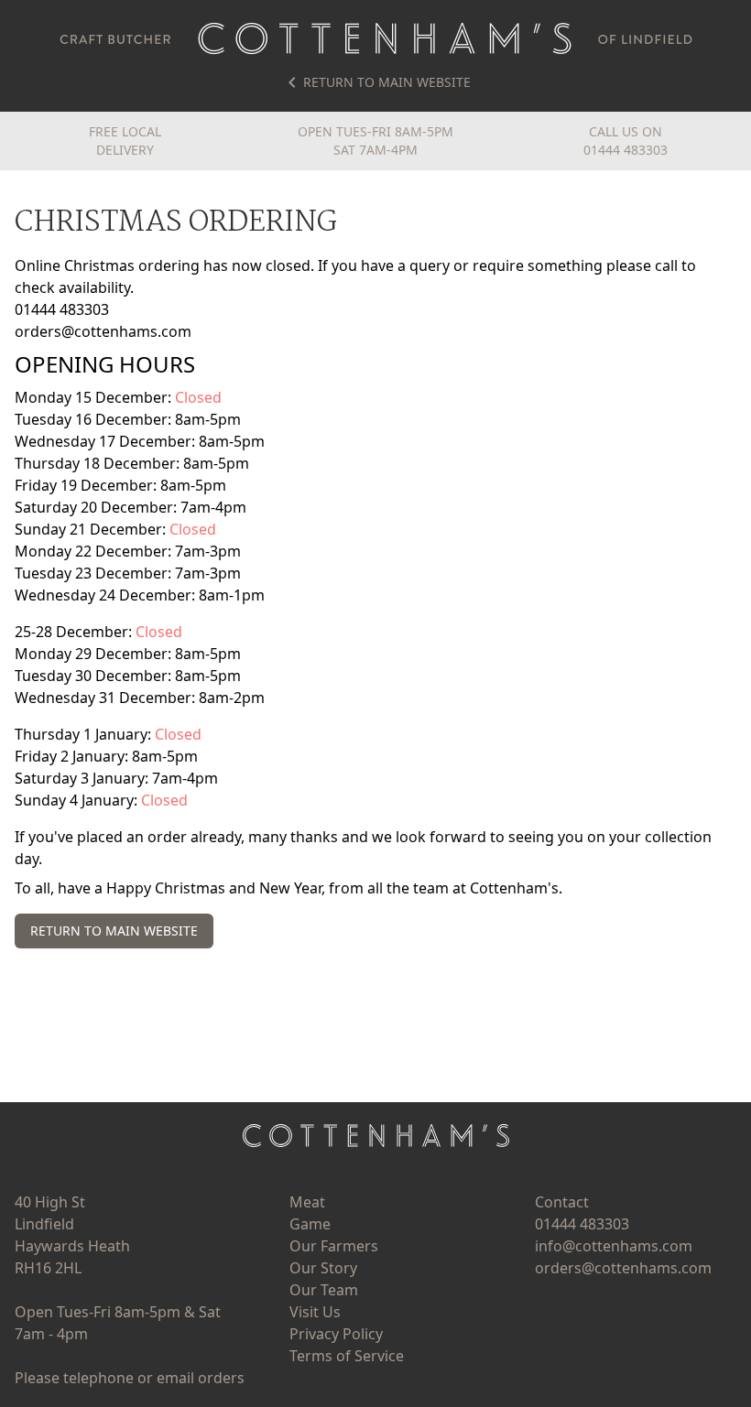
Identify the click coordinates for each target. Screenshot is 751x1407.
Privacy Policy (336, 1334)
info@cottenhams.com (613, 1246)
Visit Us (315, 1312)
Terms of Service (346, 1356)
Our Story (323, 1268)
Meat (307, 1202)
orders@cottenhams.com (103, 331)
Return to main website (114, 930)
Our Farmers (333, 1246)
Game (310, 1224)
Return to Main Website (387, 82)
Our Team (323, 1290)
